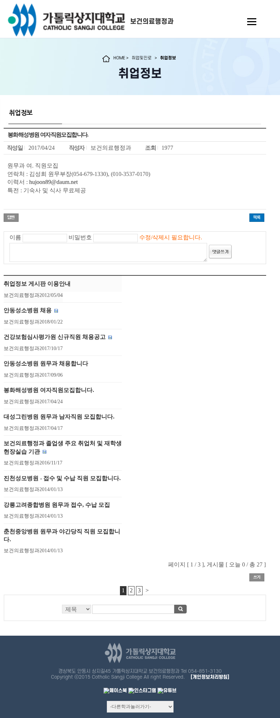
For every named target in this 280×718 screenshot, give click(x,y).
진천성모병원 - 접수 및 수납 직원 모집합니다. (62, 478)
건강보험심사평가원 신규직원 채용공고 (55, 337)
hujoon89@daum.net (53, 182)
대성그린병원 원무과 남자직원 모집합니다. (59, 416)
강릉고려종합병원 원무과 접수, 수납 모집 (57, 505)
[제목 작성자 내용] (134, 611)
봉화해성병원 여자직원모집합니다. (49, 390)
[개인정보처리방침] (210, 677)
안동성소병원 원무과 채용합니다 (46, 363)
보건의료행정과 (152, 21)
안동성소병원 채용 (28, 310)
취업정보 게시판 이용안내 (37, 283)
